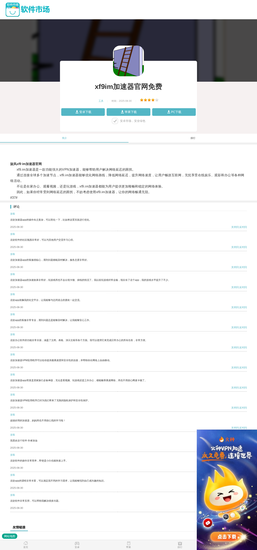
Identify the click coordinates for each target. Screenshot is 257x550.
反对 (241, 227)
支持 (233, 227)
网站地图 (9, 536)
